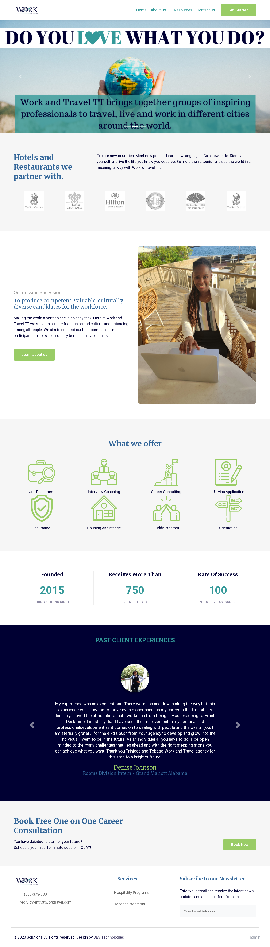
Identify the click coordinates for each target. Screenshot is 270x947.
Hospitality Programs (131, 907)
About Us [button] (159, 10)
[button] (20, 76)
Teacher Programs (129, 919)
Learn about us (34, 354)
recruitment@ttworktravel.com (45, 917)
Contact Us (206, 10)
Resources (183, 10)
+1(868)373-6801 (34, 909)
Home (141, 10)
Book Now (239, 859)
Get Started (238, 10)
